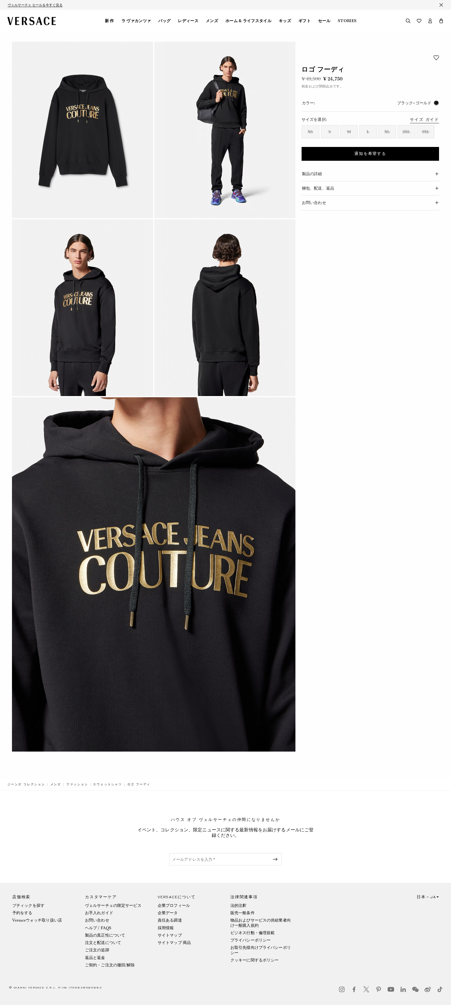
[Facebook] (354, 989)
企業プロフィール (174, 905)
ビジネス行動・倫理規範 (252, 932)
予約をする (22, 912)
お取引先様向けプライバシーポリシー (260, 950)
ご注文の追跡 (97, 950)
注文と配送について (103, 942)
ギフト (305, 20)
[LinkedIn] (403, 989)
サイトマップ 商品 (174, 942)
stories (347, 20)
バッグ (164, 20)
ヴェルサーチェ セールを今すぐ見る (35, 5)
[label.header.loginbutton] (430, 20)
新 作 (109, 20)
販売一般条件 (242, 912)
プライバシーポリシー (250, 940)
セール (324, 20)
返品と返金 (95, 957)
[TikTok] (440, 989)
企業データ (168, 912)
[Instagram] (341, 989)
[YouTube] (391, 989)
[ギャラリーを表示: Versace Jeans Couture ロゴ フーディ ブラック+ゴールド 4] (224, 307)
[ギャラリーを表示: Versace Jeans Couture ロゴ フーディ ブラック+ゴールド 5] (153, 574)
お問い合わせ (97, 920)
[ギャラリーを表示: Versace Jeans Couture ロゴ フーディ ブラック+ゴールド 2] (224, 130)
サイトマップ (170, 935)
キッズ (285, 20)
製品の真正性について (105, 935)
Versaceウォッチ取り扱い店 (37, 920)
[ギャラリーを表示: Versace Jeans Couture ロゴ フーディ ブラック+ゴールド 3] (82, 307)
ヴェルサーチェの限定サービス (113, 905)
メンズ (212, 20)
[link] (26, 784)
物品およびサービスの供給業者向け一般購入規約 (260, 923)
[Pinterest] (378, 989)
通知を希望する (370, 154)
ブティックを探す (28, 905)
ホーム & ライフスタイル (249, 20)
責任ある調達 (170, 920)
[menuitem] (109, 20)
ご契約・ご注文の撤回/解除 (110, 965)
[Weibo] (427, 989)
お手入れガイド (99, 912)
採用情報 (166, 927)
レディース (188, 20)
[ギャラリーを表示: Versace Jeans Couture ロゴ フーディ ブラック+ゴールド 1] (82, 130)
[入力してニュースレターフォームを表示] (276, 859)
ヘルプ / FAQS (98, 927)
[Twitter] (366, 989)
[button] (441, 20)
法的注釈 (238, 905)
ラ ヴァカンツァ (136, 20)
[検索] (408, 20)
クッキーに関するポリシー (254, 960)
